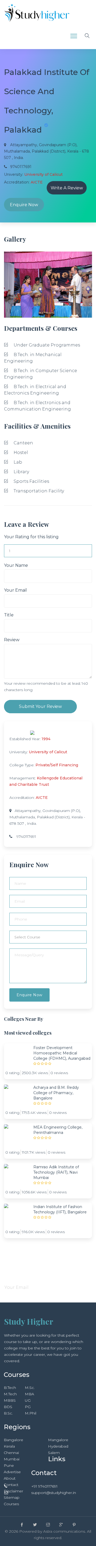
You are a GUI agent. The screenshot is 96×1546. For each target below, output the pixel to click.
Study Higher (28, 1321)
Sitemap (11, 1497)
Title (9, 614)
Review (11, 639)
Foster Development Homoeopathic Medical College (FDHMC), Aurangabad (61, 1053)
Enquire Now (24, 204)
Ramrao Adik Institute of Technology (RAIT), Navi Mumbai (56, 1172)
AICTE (42, 797)
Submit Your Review (40, 706)
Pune (9, 1465)
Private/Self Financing (56, 765)
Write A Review (67, 187)
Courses (11, 1503)
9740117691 (26, 836)
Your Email (15, 590)
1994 (46, 738)
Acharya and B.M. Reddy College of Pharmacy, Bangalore (56, 1093)
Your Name (16, 565)
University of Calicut (48, 752)
